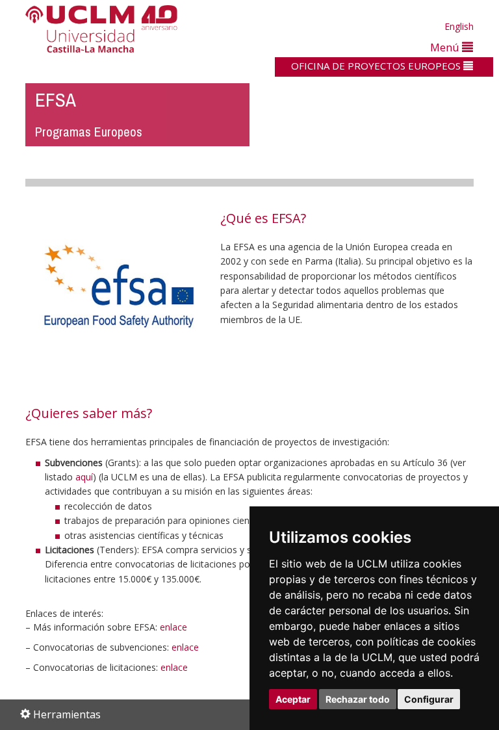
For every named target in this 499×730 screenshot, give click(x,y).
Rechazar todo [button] (358, 699)
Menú (446, 47)
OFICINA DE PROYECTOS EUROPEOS (377, 65)
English (459, 26)
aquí (84, 477)
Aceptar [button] (293, 699)
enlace (173, 627)
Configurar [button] (429, 699)
